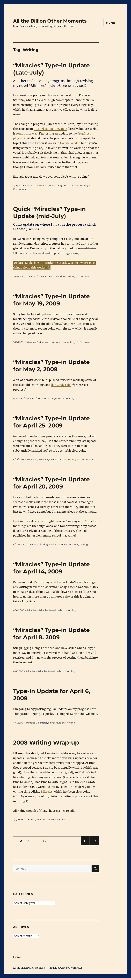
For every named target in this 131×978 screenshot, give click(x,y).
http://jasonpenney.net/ (50, 128)
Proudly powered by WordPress (65, 967)
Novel (52, 185)
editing (41, 819)
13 (45, 841)
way (34, 133)
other (27, 133)
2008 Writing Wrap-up (46, 742)
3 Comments (86, 459)
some (19, 133)
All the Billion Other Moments (50, 21)
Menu (110, 22)
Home (17, 957)
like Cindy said (61, 384)
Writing (83, 185)
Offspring (43, 544)
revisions (73, 185)
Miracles (31, 185)
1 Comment (84, 276)
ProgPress (62, 185)
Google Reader (70, 143)
